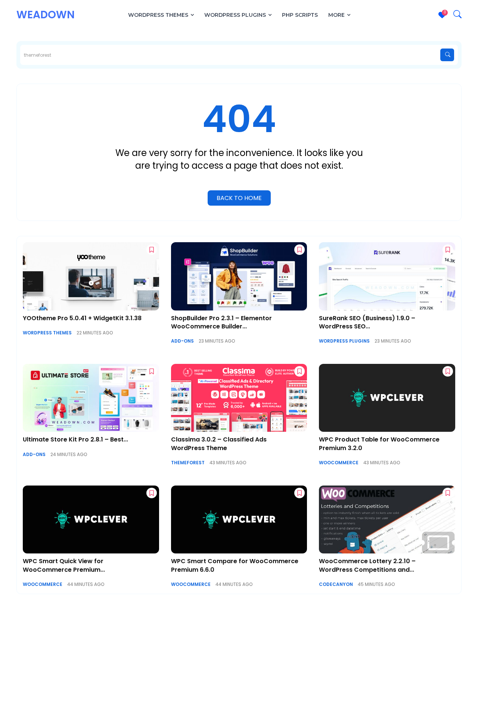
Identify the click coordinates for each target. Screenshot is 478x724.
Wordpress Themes (47, 333)
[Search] (447, 55)
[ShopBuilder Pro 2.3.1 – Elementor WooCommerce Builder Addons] (239, 276)
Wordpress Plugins (344, 341)
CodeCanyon (336, 584)
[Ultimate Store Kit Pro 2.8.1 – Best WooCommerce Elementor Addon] (91, 398)
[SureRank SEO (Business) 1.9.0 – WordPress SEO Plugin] (387, 276)
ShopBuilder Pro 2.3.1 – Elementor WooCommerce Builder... (221, 322)
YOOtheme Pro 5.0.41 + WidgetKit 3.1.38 (82, 318)
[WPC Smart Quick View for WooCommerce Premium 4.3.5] (91, 519)
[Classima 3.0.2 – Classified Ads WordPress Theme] (239, 398)
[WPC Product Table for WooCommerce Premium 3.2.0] (387, 398)
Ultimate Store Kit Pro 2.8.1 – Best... (75, 439)
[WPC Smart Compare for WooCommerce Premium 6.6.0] (239, 519)
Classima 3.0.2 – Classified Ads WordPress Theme (219, 443)
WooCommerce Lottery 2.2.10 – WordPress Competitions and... (367, 565)
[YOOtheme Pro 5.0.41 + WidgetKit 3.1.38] (91, 276)
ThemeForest (188, 463)
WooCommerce (338, 463)
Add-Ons (182, 341)
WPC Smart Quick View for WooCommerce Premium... (64, 565)
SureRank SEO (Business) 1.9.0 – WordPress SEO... (367, 322)
